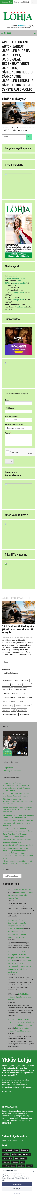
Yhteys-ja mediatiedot (12, 771)
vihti (13, 710)
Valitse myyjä (11, 416)
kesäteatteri (16, 685)
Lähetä (9, 461)
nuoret (29, 697)
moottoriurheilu (9, 697)
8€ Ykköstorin (20, 307)
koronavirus (7, 689)
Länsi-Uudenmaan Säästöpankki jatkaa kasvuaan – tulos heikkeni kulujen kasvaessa (18, 822)
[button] (34, 33)
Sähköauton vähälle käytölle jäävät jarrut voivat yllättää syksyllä (18, 629)
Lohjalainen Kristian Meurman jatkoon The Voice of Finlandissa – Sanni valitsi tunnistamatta (21, 1022)
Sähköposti (10, 408)
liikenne (6, 693)
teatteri (18, 706)
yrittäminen (24, 714)
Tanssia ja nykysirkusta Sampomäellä (18, 845)
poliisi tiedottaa (9, 702)
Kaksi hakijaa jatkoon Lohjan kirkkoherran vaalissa (19, 997)
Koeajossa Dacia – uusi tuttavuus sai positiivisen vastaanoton (20, 895)
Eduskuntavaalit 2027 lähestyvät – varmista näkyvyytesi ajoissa (17, 934)
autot (32, 598)
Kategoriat (6, 669)
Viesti (8, 433)
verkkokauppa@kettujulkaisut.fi (15, 1116)
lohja (23, 693)
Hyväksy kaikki (17, 1184)
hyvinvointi (7, 681)
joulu (16, 681)
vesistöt (6, 710)
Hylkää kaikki (17, 1189)
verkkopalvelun (18, 292)
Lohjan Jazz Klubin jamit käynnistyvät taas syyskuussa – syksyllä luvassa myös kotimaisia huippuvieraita (22, 2)
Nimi (7, 400)
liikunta (15, 693)
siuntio (20, 702)
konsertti (27, 685)
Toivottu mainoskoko (14, 425)
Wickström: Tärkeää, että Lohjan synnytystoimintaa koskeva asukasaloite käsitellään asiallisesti (20, 966)
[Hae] (29, 137)
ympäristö (22, 710)
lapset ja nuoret (20, 689)
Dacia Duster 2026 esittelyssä (19, 889)
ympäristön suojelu (10, 714)
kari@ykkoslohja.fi (19, 283)
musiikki (21, 697)
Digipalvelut (8, 768)
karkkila (6, 685)
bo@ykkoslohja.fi (18, 278)
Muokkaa (17, 1193)
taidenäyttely (8, 706)
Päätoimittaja (17, 598)
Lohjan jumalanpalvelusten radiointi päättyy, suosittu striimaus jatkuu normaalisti (17, 809)
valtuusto (27, 706)
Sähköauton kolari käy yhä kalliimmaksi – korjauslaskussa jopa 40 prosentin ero (18, 801)
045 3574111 (6, 1123)
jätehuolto (25, 681)
